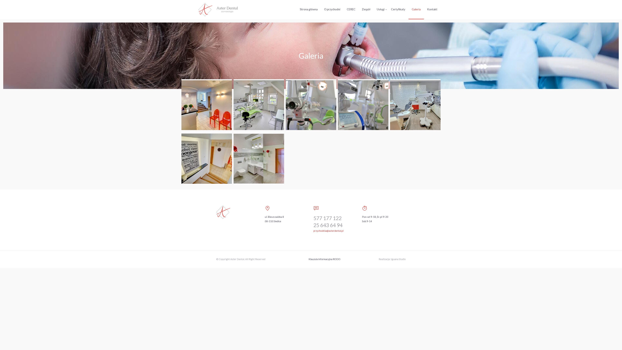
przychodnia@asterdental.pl (328, 230)
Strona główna (309, 9)
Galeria (416, 9)
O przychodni (332, 9)
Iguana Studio (398, 259)
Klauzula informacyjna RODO (324, 259)
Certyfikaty (398, 9)
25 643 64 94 (328, 225)
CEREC (351, 9)
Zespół (366, 9)
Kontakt (432, 9)
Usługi (381, 9)
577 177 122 (327, 218)
